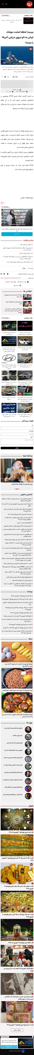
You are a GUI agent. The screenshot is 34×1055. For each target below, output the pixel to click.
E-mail (31, 431)
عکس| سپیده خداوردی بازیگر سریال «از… (12, 765)
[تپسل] (2, 207)
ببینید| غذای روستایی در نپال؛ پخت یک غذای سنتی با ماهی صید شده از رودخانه (13, 311)
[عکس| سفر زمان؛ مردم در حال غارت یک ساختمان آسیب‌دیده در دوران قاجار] (17, 984)
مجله (30, 638)
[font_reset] (5, 77)
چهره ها (29, 722)
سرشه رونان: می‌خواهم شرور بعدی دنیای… (12, 795)
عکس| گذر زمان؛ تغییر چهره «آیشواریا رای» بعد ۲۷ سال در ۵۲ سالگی (16, 505)
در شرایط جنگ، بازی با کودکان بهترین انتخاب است (19, 262)
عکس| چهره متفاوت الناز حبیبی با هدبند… (12, 758)
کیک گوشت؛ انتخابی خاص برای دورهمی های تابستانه (18, 540)
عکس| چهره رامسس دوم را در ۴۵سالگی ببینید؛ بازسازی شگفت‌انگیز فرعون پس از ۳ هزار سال (18, 554)
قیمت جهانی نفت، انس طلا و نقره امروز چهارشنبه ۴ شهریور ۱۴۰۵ (17, 603)
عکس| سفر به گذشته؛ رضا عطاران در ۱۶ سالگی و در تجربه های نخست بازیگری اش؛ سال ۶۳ (17, 585)
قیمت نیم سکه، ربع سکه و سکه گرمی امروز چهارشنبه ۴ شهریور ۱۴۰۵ (18, 608)
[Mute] (5, 225)
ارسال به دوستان (9, 282)
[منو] (3, 4)
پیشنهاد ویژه (27, 455)
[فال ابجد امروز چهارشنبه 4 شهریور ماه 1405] (17, 819)
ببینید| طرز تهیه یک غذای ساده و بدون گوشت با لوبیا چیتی (17, 690)
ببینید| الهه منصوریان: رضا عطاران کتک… (12, 787)
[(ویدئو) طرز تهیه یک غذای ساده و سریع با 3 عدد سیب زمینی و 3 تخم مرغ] (17, 652)
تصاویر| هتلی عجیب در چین (24, 523)
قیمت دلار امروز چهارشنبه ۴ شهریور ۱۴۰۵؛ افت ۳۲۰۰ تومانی (17, 628)
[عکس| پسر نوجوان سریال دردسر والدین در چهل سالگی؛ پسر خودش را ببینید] (28, 781)
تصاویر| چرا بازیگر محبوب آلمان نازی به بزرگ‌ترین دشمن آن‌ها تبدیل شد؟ (17, 510)
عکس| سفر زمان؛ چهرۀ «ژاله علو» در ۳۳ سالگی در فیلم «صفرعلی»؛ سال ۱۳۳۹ (18, 573)
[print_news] (13, 77)
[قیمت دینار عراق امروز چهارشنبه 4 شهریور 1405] (17, 1012)
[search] (6, 4)
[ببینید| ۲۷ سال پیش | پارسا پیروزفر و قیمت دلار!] (27, 297)
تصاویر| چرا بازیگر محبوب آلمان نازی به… (12, 728)
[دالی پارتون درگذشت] (28, 737)
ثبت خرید (17, 234)
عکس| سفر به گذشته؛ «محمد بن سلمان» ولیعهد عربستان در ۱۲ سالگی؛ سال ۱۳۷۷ (16, 530)
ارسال (17, 448)
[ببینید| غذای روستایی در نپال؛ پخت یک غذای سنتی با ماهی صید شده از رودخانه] (27, 311)
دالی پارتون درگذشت (17, 736)
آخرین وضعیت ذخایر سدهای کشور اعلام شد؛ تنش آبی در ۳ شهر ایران (16, 549)
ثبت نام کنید (9, 1047)
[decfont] (2, 77)
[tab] (18, 489)
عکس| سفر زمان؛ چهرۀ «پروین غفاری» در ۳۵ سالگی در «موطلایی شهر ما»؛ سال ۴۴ (18, 518)
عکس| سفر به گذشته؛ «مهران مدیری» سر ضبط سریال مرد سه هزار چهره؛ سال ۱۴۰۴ (16, 632)
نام (32, 425)
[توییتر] (4, 274)
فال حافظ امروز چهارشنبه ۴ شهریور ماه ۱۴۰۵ (20, 613)
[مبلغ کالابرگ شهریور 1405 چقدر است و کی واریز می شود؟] (17, 956)
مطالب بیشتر (17, 1030)
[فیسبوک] (1, 274)
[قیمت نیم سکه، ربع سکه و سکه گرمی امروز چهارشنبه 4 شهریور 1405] (17, 902)
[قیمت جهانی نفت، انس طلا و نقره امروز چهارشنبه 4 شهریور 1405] (17, 873)
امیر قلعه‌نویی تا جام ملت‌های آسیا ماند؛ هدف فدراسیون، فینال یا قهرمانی (17, 535)
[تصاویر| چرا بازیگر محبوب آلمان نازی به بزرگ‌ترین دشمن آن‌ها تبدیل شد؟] (28, 729)
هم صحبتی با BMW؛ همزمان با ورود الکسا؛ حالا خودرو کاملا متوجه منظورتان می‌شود (16, 568)
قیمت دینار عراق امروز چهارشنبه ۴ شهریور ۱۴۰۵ (20, 624)
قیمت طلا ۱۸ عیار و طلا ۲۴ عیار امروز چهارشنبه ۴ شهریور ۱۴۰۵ (16, 599)
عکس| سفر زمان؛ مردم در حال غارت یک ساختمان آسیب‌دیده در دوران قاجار (16, 620)
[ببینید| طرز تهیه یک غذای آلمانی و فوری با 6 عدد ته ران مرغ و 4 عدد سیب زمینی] (17, 702)
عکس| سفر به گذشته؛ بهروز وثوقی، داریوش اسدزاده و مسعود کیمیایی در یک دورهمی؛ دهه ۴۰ (16, 559)
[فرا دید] (29, 4)
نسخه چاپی (15, 285)
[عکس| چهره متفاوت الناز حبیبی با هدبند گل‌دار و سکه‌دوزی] (28, 759)
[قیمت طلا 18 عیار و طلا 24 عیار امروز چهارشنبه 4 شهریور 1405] (17, 845)
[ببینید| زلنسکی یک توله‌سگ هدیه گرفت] (27, 304)
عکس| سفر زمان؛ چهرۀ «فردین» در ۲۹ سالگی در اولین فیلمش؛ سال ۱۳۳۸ (18, 544)
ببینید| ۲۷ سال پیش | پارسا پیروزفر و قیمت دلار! (19, 514)
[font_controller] (8, 77)
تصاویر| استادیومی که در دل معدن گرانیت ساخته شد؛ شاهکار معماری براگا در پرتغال (16, 500)
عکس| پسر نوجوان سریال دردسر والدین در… (12, 780)
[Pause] (3, 225)
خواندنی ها (27, 291)
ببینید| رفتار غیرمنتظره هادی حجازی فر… (12, 772)
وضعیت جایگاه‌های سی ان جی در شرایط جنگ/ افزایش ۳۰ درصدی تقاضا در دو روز (17, 258)
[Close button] (33, 1037)
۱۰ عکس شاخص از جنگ (25, 253)
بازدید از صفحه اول (21, 282)
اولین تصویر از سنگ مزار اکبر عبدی (14, 743)
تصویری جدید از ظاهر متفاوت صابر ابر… (12, 750)
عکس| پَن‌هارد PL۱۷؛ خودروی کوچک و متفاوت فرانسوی (17, 526)
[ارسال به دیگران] (16, 77)
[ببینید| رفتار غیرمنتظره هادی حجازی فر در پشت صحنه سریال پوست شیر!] (28, 774)
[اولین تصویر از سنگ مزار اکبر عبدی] (28, 744)
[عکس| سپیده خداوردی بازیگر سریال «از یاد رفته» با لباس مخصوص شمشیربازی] (28, 766)
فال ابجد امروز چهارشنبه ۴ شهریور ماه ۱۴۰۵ (21, 596)
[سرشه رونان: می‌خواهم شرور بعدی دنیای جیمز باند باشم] (28, 796)
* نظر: (31, 437)
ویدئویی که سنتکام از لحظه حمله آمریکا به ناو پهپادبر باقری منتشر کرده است (17, 249)
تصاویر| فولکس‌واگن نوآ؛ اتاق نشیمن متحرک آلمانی (18, 577)
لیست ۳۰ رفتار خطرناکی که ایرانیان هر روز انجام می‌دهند (17, 564)
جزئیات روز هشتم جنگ (25, 245)
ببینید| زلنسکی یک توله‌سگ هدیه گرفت (21, 580)
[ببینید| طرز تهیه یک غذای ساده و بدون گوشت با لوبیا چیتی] (17, 678)
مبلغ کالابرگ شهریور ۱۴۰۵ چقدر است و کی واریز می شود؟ (17, 616)
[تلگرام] (7, 274)
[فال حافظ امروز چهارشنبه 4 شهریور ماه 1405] (17, 930)
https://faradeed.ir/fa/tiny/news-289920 (11, 278)
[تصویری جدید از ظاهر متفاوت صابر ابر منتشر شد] (28, 752)
